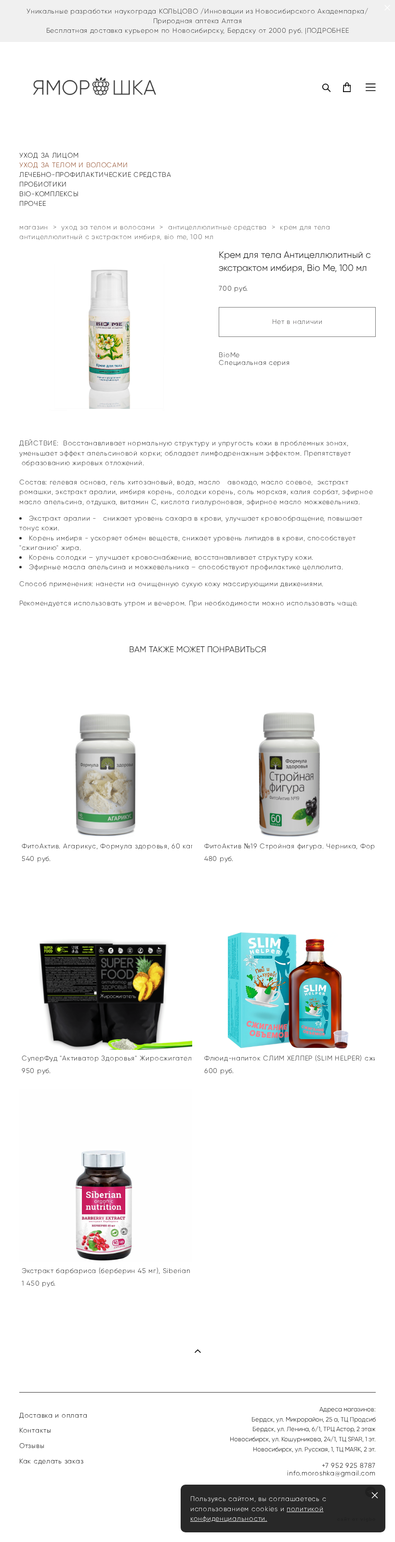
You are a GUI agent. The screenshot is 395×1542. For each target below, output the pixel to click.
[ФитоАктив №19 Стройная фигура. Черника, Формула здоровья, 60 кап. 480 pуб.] (288, 751)
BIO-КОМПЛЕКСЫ (49, 193)
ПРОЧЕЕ (32, 203)
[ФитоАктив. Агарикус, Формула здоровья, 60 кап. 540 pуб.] (105, 751)
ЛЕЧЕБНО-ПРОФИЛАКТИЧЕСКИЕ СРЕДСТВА (95, 174)
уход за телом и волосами (108, 227)
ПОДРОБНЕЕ (328, 30)
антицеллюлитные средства (217, 227)
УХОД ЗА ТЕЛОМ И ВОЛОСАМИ (73, 165)
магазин (33, 227)
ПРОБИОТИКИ (43, 184)
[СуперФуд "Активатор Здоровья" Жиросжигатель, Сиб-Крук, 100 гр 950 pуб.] (105, 963)
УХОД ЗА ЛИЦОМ (49, 155)
